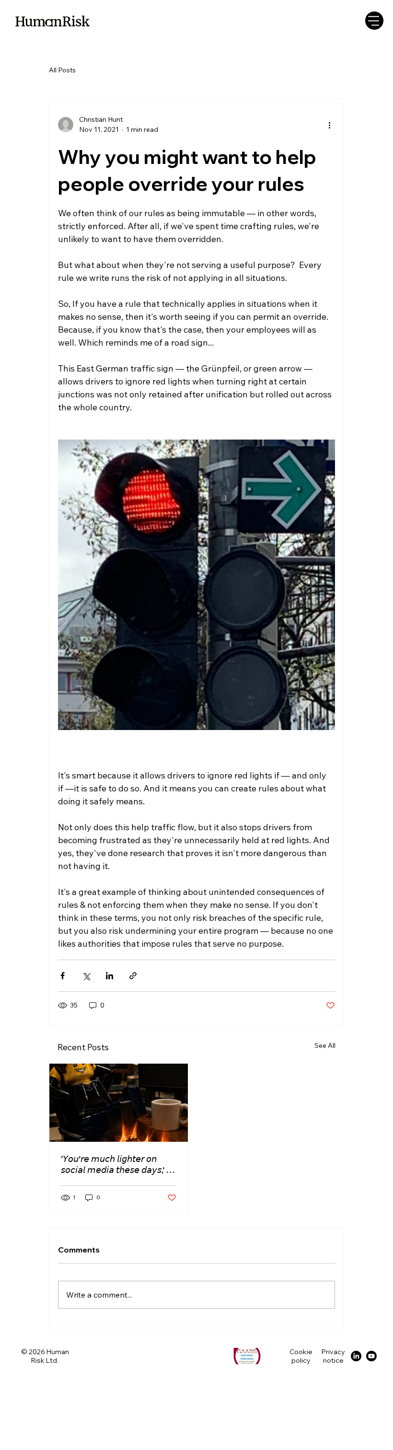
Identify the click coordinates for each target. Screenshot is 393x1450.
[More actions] (329, 124)
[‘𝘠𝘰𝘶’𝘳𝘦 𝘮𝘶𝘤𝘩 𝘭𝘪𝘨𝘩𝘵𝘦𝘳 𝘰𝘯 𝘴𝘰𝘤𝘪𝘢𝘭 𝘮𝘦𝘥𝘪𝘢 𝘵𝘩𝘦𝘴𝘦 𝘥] (118, 1103)
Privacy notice (333, 1356)
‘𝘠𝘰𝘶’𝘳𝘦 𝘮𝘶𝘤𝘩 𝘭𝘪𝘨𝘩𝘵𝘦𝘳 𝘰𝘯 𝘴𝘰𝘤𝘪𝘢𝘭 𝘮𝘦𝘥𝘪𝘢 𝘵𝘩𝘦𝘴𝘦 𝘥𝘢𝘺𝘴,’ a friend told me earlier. (116, 1164)
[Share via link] (133, 975)
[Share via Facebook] (62, 975)
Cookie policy (300, 1356)
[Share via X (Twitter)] (86, 975)
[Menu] (374, 20)
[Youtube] (371, 1356)
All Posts (62, 70)
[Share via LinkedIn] (109, 975)
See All (324, 1045)
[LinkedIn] (356, 1356)
